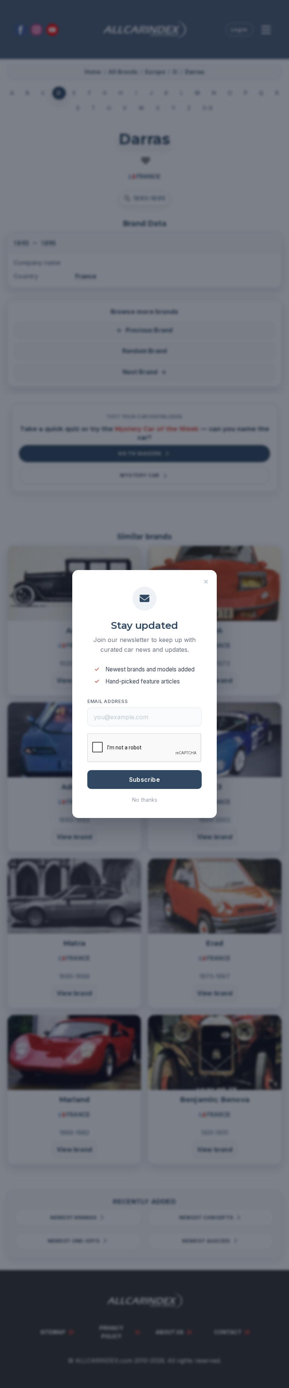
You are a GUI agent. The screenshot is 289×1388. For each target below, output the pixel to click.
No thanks (144, 799)
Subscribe (144, 779)
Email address (107, 701)
